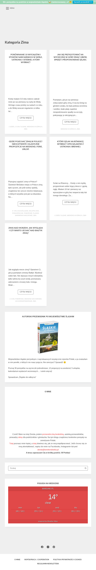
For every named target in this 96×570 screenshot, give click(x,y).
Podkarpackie (17, 213)
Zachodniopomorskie (23, 301)
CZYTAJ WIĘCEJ (26, 118)
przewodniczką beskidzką (53, 434)
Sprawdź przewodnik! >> (83, 2)
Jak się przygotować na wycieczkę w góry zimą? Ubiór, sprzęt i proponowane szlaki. (70, 57)
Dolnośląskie (22, 211)
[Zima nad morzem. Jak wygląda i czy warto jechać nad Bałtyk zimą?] (26, 252)
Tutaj (11, 443)
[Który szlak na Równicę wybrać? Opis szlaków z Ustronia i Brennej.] (70, 165)
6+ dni (14, 211)
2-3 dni (17, 127)
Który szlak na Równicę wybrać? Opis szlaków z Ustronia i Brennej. (70, 144)
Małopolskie (34, 211)
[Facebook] (42, 547)
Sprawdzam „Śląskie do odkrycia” (22, 377)
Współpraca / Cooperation (36, 560)
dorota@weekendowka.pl (48, 450)
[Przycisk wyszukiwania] (85, 468)
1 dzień (11, 127)
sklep (20, 437)
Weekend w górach (34, 127)
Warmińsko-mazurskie (23, 215)
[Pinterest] (54, 547)
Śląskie (23, 127)
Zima (25, 129)
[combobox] (45, 468)
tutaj (35, 443)
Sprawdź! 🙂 (60, 362)
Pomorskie (28, 213)
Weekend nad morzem (32, 299)
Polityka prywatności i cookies (67, 560)
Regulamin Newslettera (48, 564)
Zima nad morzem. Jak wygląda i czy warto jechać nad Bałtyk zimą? (25, 230)
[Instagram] (48, 547)
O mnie (17, 560)
